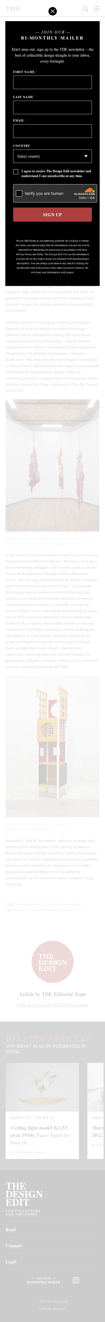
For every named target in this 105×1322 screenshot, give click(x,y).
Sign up (52, 214)
